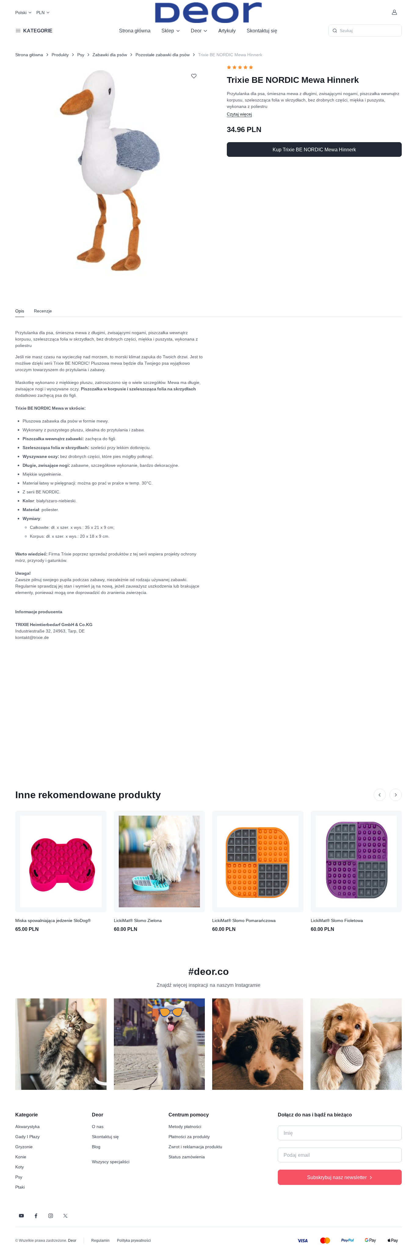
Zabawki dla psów (109, 54)
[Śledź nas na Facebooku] (36, 1216)
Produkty (60, 54)
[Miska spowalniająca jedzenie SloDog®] (61, 861)
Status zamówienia (187, 1156)
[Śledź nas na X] (65, 1216)
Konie (20, 1156)
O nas (97, 1126)
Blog (96, 1146)
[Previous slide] (380, 795)
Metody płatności (185, 1126)
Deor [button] (196, 31)
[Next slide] (396, 795)
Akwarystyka (27, 1126)
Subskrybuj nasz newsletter (337, 1177)
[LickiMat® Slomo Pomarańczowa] (257, 861)
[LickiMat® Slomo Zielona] (159, 861)
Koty (19, 1166)
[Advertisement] (208, 702)
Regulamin (100, 1240)
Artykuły (227, 31)
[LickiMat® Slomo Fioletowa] (356, 861)
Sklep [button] (167, 31)
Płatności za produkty (189, 1136)
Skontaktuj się (262, 31)
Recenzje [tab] (43, 310)
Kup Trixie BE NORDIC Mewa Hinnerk (314, 149)
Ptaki (20, 1186)
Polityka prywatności (134, 1240)
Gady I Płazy (27, 1136)
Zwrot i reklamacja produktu (195, 1146)
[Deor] (208, 12)
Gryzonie (24, 1146)
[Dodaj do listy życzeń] (194, 76)
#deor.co (208, 971)
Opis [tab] (19, 310)
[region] (208, 1046)
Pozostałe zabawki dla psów (163, 54)
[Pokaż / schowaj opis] (239, 114)
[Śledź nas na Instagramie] (51, 1216)
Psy (80, 54)
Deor (72, 1240)
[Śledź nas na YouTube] (21, 1216)
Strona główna (134, 31)
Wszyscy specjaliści (110, 1161)
